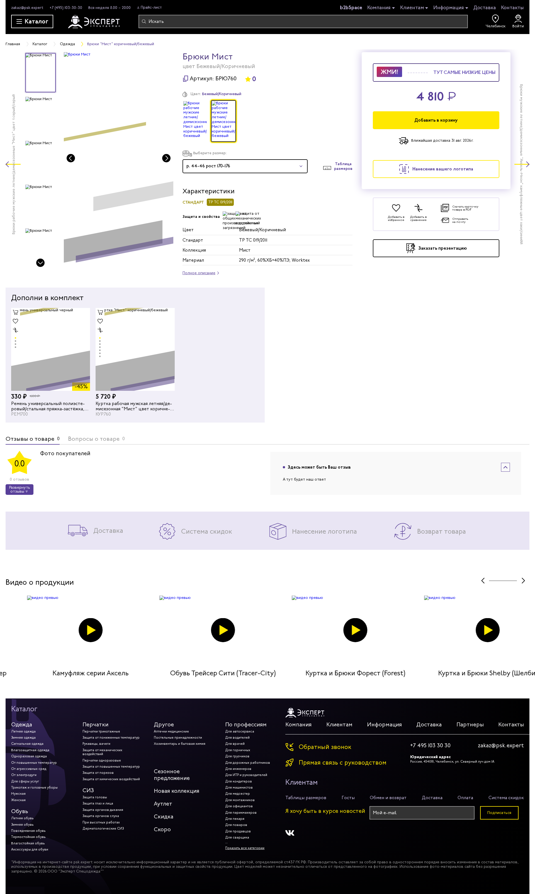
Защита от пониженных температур (111, 737)
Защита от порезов (98, 772)
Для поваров (236, 825)
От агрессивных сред (28, 769)
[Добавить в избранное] (15, 321)
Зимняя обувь (22, 824)
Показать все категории (244, 848)
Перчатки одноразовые (101, 760)
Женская (18, 800)
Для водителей (237, 737)
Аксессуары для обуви (29, 849)
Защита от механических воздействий (102, 752)
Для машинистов (239, 787)
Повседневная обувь (28, 830)
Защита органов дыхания (102, 810)
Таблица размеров (343, 166)
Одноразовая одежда (29, 756)
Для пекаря (234, 818)
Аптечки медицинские (171, 731)
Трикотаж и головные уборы (34, 787)
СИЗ (88, 790)
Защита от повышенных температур (111, 766)
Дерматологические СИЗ (103, 828)
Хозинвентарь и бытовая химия (179, 743)
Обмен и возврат (388, 798)
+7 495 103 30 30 (430, 745)
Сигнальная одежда (27, 743)
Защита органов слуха (100, 816)
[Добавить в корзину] (15, 312)
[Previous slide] (71, 158)
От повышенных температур (34, 762)
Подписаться (499, 812)
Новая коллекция (176, 791)
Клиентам (412, 8)
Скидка (163, 816)
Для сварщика (237, 837)
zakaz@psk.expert (27, 7)
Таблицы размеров (305, 798)
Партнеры (470, 724)
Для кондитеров (238, 781)
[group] (118, 160)
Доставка (484, 7)
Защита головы (94, 797)
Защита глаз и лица (97, 803)
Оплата (465, 798)
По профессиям (246, 724)
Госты (348, 798)
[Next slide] (40, 263)
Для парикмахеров (241, 812)
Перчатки (95, 724)
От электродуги (24, 775)
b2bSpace (351, 7)
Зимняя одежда (23, 737)
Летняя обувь (22, 818)
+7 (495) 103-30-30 (66, 7)
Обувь (19, 811)
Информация (448, 8)
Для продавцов (238, 831)
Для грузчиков (237, 756)
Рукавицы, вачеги (96, 743)
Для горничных (237, 750)
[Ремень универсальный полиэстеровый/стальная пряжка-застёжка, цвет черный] (50, 349)
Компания (379, 8)
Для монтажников (240, 800)
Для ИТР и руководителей (246, 775)
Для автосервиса (239, 731)
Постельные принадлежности (178, 737)
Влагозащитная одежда (30, 750)
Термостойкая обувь (28, 837)
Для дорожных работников (247, 762)
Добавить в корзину (436, 120)
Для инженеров (238, 769)
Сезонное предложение (172, 775)
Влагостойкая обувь (28, 843)
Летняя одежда (23, 731)
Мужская (18, 793)
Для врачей (235, 743)
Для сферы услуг (25, 781)
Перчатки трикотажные (101, 731)
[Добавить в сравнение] (15, 330)
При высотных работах (101, 822)
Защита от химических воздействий (111, 779)
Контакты (512, 7)
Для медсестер (237, 793)
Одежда (21, 724)
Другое (164, 724)
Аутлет (163, 804)
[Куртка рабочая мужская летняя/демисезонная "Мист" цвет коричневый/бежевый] (135, 349)
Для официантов (239, 806)
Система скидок (506, 798)
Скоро (162, 829)
